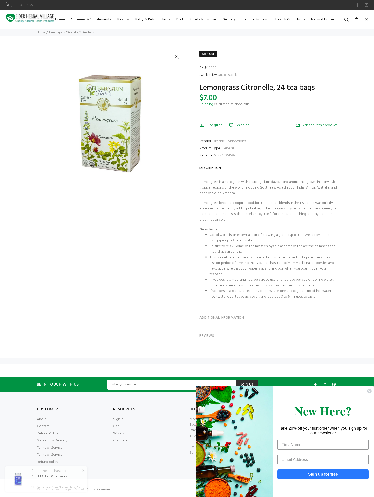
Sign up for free (323, 474)
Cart (116, 426)
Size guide (215, 125)
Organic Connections (229, 141)
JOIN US (247, 385)
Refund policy (47, 462)
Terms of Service (50, 448)
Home (41, 32)
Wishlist (119, 433)
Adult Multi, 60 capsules (49, 476)
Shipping (206, 104)
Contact (43, 426)
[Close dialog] (369, 391)
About (42, 419)
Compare (120, 441)
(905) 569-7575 (22, 5)
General (228, 148)
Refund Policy (47, 433)
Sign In (118, 419)
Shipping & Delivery (52, 441)
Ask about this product (319, 125)
